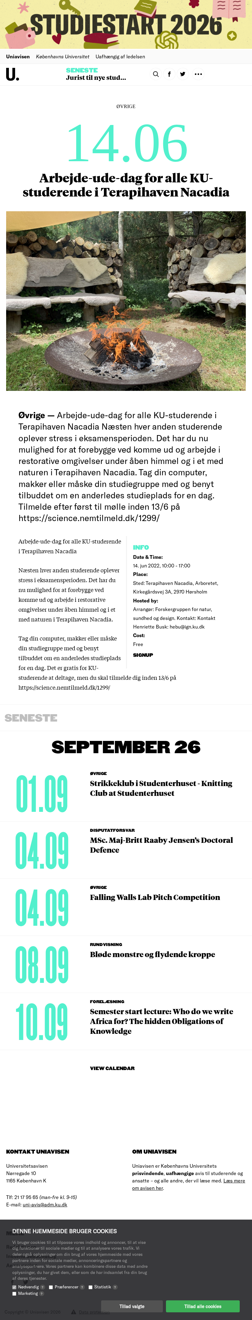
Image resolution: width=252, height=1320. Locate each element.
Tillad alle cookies (202, 1306)
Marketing (30, 1293)
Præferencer (69, 1286)
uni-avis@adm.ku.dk (45, 1204)
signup (143, 655)
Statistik (105, 1286)
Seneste (82, 70)
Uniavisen (18, 56)
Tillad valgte (132, 1306)
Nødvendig (30, 1286)
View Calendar (112, 1068)
